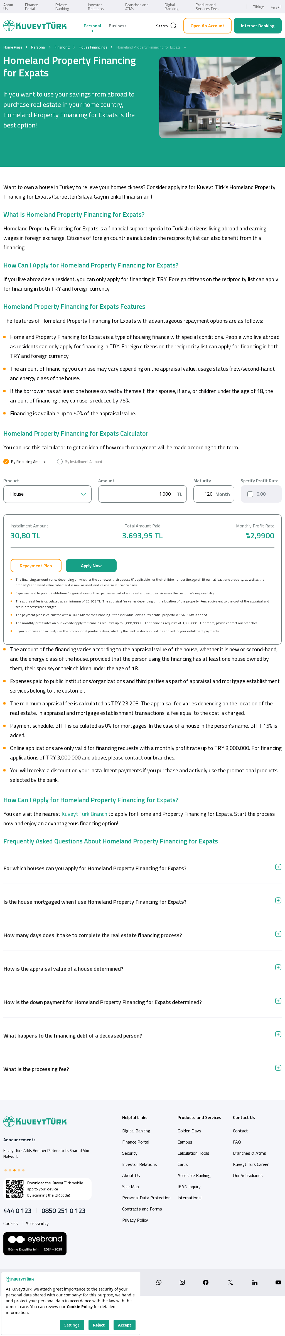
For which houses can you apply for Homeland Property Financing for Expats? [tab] (94, 868)
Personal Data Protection (146, 1197)
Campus (185, 1142)
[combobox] (47, 494)
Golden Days (189, 1130)
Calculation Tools (193, 1153)
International (190, 1197)
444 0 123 (17, 1210)
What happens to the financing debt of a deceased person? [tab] (72, 1035)
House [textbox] (17, 494)
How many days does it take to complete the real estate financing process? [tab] (92, 935)
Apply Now (91, 565)
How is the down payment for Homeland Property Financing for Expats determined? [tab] (102, 1002)
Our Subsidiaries (248, 1175)
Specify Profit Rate (259, 480)
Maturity (202, 480)
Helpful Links (135, 1117)
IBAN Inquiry (189, 1186)
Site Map (130, 1186)
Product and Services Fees (207, 6)
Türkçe (258, 6)
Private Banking (62, 6)
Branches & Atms (249, 1153)
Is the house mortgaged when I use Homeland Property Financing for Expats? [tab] (94, 901)
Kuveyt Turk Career (251, 1164)
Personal (92, 25)
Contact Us (244, 1117)
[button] (5, 1170)
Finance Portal (31, 6)
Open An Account (207, 25)
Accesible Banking (194, 1175)
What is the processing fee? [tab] (36, 1069)
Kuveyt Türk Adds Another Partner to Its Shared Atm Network (46, 1153)
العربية (276, 6)
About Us (8, 6)
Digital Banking (171, 6)
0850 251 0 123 (63, 1210)
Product (11, 480)
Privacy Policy (135, 1220)
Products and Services (199, 1117)
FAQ (237, 1142)
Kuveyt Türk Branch (83, 813)
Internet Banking (257, 25)
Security (129, 1153)
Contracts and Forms (142, 1208)
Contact (240, 1130)
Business (118, 25)
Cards (183, 1164)
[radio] (24, 461)
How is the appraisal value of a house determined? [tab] (63, 968)
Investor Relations (96, 6)
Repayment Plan (36, 565)
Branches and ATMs (137, 6)
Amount (106, 480)
